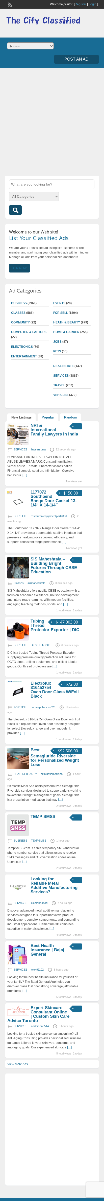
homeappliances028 (43, 707)
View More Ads (17, 1064)
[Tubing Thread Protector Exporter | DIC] (18, 639)
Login (92, 4)
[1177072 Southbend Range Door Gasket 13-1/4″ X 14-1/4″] (18, 510)
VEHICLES (60, 395)
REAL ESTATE (63, 366)
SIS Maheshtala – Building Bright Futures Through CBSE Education (54, 565)
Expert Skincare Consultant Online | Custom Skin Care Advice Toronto (38, 1014)
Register (80, 4)
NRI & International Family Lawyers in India (54, 429)
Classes (18, 313)
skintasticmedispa (52, 773)
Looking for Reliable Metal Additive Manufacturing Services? (54, 885)
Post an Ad (76, 59)
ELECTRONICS (22, 347)
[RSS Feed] (9, 4)
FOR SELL (60, 313)
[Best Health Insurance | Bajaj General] (18, 964)
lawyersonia (38, 449)
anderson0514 (40, 1026)
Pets (57, 351)
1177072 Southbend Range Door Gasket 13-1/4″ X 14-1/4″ (54, 498)
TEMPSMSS (38, 840)
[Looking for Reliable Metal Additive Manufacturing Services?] (18, 897)
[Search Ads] (15, 210)
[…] (24, 475)
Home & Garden (66, 332)
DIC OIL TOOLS (41, 645)
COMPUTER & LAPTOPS (28, 332)
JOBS (57, 341)
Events (59, 303)
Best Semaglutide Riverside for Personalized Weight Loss (55, 757)
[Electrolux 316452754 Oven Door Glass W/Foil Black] (18, 701)
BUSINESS (19, 303)
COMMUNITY (20, 322)
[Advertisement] (52, 121)
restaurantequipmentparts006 (49, 516)
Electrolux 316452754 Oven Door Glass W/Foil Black (55, 690)
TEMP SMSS (43, 816)
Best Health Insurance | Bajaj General (47, 950)
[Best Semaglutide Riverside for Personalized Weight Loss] (18, 768)
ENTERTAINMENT (24, 356)
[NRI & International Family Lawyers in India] (18, 444)
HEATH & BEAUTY (66, 322)
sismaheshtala (36, 583)
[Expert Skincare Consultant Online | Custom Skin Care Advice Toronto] (18, 1015)
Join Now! (19, 268)
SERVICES (61, 375)
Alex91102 (37, 969)
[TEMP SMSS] (18, 835)
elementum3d (39, 902)
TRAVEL (59, 385)
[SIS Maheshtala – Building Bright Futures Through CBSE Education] (18, 577)
